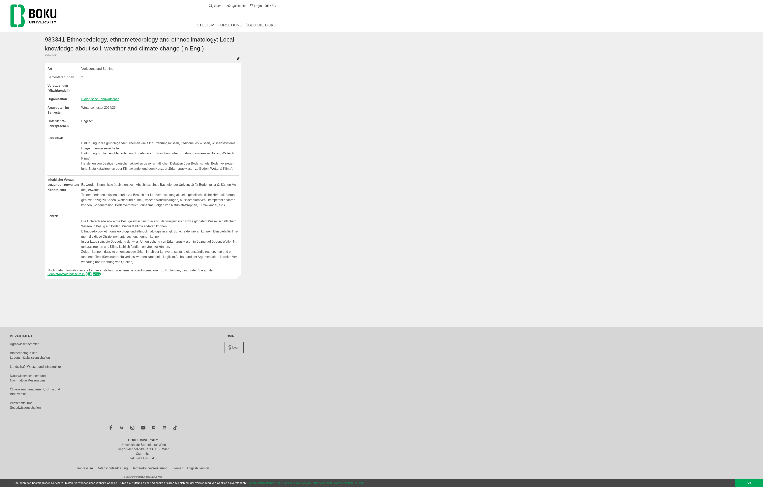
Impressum (85, 468)
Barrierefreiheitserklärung (150, 468)
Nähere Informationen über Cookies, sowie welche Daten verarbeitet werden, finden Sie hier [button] (305, 482)
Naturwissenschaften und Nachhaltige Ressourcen (28, 378)
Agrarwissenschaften (25, 344)
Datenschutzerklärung (112, 468)
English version (198, 468)
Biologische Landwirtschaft (100, 99)
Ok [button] (749, 482)
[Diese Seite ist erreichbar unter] (238, 59)
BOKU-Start (51, 54)
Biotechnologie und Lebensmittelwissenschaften (30, 355)
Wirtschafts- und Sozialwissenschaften (25, 405)
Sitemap (177, 468)
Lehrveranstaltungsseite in (66, 274)
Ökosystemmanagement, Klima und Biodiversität (35, 392)
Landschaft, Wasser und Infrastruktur (35, 366)
